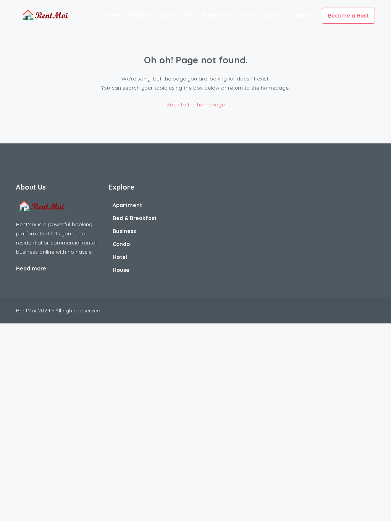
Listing (187, 15)
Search (244, 15)
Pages (165, 15)
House (121, 270)
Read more (32, 268)
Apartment (127, 205)
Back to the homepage (195, 104)
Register (305, 15)
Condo (121, 244)
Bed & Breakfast (135, 218)
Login (271, 15)
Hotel (120, 257)
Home (114, 15)
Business (124, 231)
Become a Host (348, 15)
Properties (216, 15)
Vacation (139, 15)
